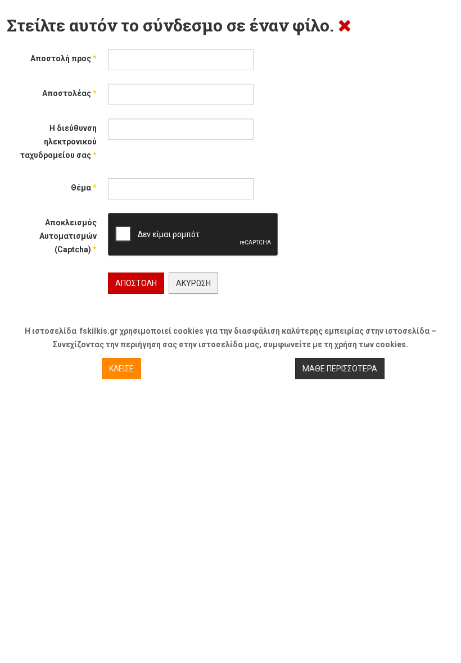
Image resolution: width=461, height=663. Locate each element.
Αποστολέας (69, 93)
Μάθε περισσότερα (339, 368)
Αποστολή (136, 283)
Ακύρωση (193, 283)
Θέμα (84, 187)
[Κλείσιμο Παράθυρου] (344, 25)
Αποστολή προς (63, 58)
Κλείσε (121, 368)
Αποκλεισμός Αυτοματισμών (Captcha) (68, 236)
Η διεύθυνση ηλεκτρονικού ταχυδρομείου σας (58, 142)
